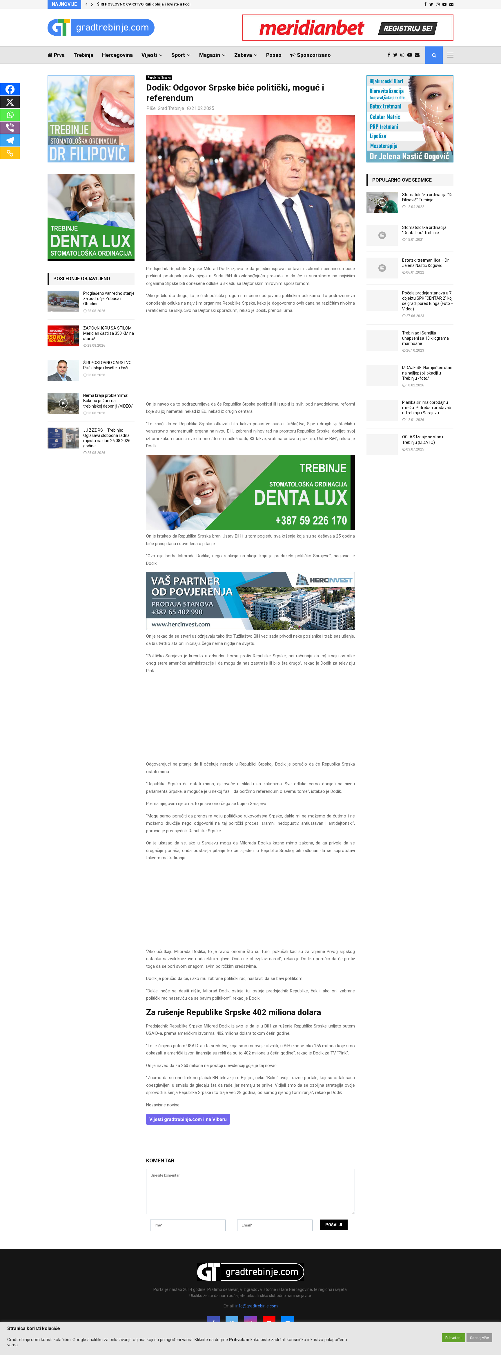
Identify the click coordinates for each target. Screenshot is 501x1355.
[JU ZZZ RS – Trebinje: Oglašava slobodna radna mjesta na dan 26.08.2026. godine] (63, 438)
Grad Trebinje (171, 108)
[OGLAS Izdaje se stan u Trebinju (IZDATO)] (382, 444)
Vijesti (149, 55)
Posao (274, 55)
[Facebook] (390, 55)
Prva (59, 55)
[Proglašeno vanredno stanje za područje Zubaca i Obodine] (63, 301)
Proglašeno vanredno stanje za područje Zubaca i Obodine (109, 298)
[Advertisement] (250, 360)
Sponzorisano (314, 55)
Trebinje (83, 55)
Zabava (243, 55)
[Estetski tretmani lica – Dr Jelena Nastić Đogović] (382, 268)
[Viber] (10, 127)
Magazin (209, 55)
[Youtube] (411, 55)
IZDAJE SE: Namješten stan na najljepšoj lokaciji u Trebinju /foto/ (427, 372)
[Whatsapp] (10, 114)
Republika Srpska (159, 77)
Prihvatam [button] (453, 1338)
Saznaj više (479, 1338)
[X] (10, 102)
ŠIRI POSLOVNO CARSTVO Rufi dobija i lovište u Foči (143, 4)
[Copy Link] (10, 153)
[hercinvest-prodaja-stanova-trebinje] (250, 628)
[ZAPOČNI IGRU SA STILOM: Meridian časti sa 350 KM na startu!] (63, 335)
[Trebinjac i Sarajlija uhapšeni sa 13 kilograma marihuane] (382, 340)
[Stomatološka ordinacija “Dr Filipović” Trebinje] (382, 202)
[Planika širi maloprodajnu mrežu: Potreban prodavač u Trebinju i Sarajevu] (382, 410)
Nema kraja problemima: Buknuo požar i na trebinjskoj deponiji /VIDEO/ (108, 400)
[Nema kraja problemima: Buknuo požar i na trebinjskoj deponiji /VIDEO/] (63, 403)
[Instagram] (403, 55)
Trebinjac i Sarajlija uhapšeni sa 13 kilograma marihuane (425, 338)
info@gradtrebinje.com (256, 1306)
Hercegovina (117, 55)
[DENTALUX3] (250, 528)
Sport (178, 55)
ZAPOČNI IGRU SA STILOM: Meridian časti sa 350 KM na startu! (108, 333)
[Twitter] (396, 55)
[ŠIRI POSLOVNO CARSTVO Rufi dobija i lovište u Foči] (63, 370)
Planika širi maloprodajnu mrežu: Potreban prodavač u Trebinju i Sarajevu (426, 407)
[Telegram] (10, 140)
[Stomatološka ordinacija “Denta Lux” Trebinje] (382, 235)
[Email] (418, 55)
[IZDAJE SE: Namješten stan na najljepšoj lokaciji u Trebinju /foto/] (382, 375)
